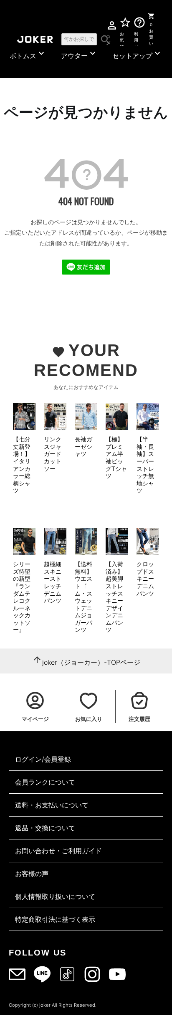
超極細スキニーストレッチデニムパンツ (52, 582)
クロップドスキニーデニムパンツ (145, 578)
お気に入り (122, 38)
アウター (79, 54)
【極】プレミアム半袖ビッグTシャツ (116, 457)
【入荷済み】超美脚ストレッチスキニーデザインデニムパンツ (114, 596)
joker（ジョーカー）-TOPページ (91, 662)
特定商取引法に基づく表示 (55, 919)
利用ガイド (136, 38)
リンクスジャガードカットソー (52, 454)
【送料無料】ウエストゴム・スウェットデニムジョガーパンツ (83, 596)
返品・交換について (45, 828)
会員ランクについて (45, 782)
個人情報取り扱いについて (55, 896)
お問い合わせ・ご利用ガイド (58, 851)
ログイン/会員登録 (43, 759)
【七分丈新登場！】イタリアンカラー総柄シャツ (21, 465)
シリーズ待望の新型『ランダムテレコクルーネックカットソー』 (21, 596)
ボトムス (28, 54)
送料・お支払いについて (52, 805)
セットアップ (137, 54)
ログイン (108, 38)
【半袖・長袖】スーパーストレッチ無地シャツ (145, 465)
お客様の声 (31, 873)
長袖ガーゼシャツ (83, 446)
